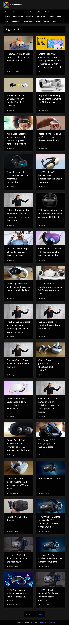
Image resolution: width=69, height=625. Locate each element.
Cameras (51, 16)
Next (40, 614)
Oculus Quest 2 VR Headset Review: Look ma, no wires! (49, 325)
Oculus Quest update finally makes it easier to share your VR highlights (18, 286)
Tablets (15, 12)
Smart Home (40, 16)
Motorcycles (15, 21)
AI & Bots (46, 12)
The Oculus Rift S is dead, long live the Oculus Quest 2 (47, 443)
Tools (54, 21)
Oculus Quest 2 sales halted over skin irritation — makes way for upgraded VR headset (49, 405)
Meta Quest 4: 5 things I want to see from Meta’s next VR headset (18, 57)
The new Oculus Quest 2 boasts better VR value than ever (19, 363)
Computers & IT (35, 12)
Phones (7, 12)
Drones (59, 16)
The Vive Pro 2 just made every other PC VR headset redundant (50, 558)
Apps (54, 12)
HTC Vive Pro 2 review (49, 478)
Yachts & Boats (28, 21)
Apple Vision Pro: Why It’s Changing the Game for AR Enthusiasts (49, 98)
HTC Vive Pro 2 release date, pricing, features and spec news (18, 558)
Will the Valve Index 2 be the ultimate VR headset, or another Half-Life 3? (50, 213)
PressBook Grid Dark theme (48, 622)
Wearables (30, 16)
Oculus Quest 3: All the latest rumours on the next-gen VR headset (49, 252)
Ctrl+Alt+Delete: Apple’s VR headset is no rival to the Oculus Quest (19, 252)
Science (47, 21)
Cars (6, 21)
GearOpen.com (16, 4)
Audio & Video (18, 16)
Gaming (7, 16)
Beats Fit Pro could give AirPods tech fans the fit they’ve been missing (50, 137)
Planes (38, 21)
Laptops (24, 12)
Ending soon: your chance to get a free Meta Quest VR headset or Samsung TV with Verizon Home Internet (50, 60)
